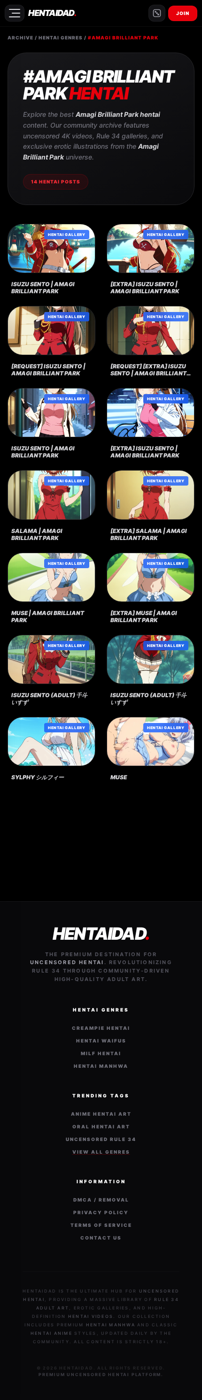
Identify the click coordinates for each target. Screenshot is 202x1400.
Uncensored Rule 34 (101, 1139)
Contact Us (101, 1237)
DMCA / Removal (101, 1199)
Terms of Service (101, 1225)
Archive (20, 37)
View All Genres (101, 1152)
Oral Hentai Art (101, 1126)
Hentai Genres (61, 37)
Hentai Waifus (101, 1040)
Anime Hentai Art (101, 1114)
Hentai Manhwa (101, 1066)
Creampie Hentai (101, 1028)
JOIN (182, 13)
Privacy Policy (101, 1212)
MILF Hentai (101, 1053)
